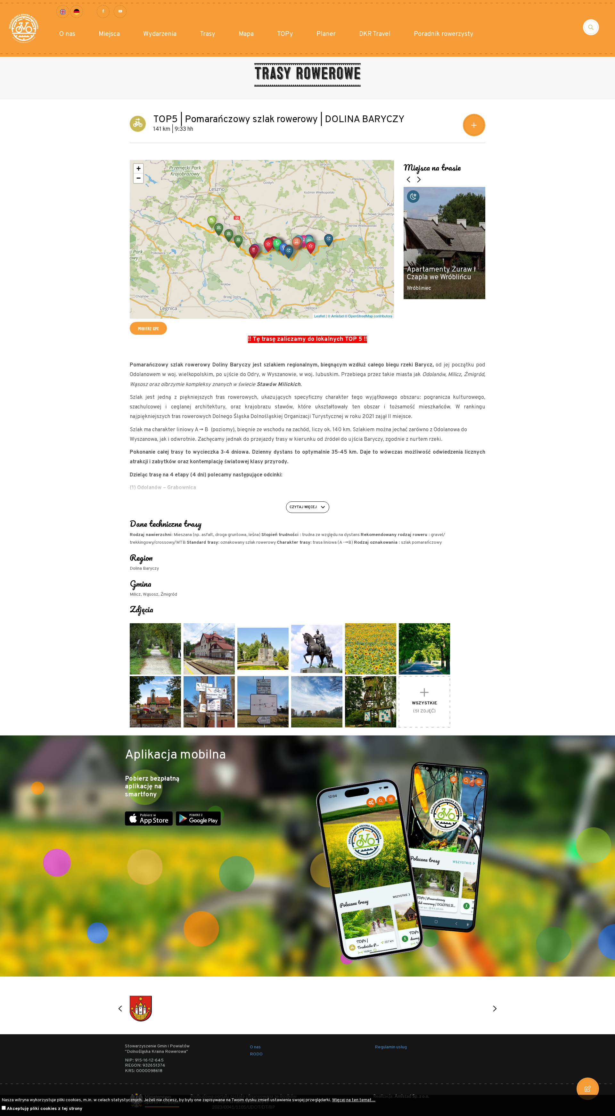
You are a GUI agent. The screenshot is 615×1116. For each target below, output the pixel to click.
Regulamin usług (391, 1047)
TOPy (285, 34)
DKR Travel (374, 34)
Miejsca (109, 34)
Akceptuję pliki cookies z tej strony (44, 1109)
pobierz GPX (148, 328)
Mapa (246, 34)
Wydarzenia (159, 34)
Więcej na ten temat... (353, 1100)
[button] (328, 240)
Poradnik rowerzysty (443, 34)
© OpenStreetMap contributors (368, 315)
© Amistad (336, 315)
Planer (326, 34)
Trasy (207, 34)
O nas (67, 34)
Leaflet (319, 315)
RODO (256, 1054)
